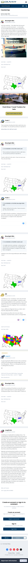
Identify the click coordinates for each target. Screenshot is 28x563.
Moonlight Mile (20, 203)
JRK (6, 294)
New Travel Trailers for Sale (14, 113)
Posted (10, 22)
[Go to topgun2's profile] (2, 357)
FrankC (18, 148)
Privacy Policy (11, 553)
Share (7, 538)
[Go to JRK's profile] (2, 294)
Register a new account (14, 519)
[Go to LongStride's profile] (2, 431)
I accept (24, 560)
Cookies (18, 553)
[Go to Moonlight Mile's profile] (2, 21)
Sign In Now (14, 529)
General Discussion (13, 15)
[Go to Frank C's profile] (2, 121)
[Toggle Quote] (3, 148)
